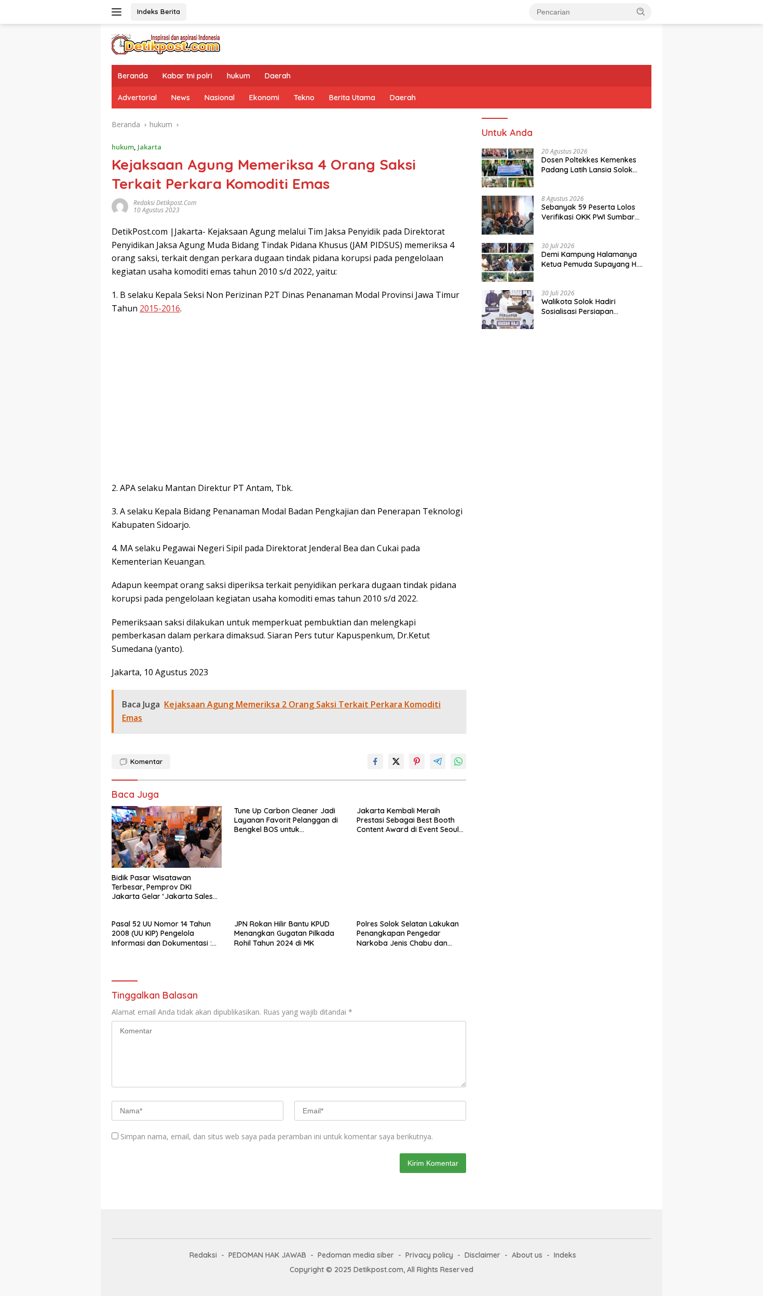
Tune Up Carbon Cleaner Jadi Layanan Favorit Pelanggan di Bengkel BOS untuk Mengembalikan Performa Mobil (286, 820)
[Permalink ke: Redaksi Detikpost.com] (120, 206)
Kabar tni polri (187, 75)
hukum (238, 75)
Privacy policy (429, 1255)
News (180, 97)
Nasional (220, 97)
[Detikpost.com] (166, 43)
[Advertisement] (289, 398)
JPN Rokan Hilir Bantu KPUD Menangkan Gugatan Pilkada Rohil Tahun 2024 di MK (284, 933)
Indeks (565, 1255)
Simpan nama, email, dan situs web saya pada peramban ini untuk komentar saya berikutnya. (276, 1136)
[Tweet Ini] (396, 761)
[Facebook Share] (375, 761)
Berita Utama (352, 97)
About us (527, 1255)
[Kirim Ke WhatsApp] (458, 761)
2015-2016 (160, 308)
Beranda (133, 75)
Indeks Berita (158, 11)
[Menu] (119, 12)
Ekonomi (264, 97)
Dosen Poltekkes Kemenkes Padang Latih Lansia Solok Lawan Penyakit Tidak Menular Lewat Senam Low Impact (594, 165)
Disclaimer (482, 1255)
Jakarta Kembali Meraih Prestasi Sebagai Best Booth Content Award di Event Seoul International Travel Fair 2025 (408, 820)
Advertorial (137, 97)
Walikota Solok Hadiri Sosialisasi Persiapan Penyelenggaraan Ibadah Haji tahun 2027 (592, 306)
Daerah (278, 75)
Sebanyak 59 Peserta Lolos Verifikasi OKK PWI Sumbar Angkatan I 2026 (588, 212)
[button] (641, 11)
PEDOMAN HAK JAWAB (267, 1255)
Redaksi (203, 1255)
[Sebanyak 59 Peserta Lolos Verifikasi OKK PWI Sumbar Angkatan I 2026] (508, 215)
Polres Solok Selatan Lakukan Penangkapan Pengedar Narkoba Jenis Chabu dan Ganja (408, 933)
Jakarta (149, 147)
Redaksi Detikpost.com (164, 202)
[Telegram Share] (437, 761)
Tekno (304, 97)
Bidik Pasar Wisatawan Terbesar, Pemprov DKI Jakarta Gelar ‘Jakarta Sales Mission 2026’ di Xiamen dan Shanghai (162, 887)
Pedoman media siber (356, 1255)
